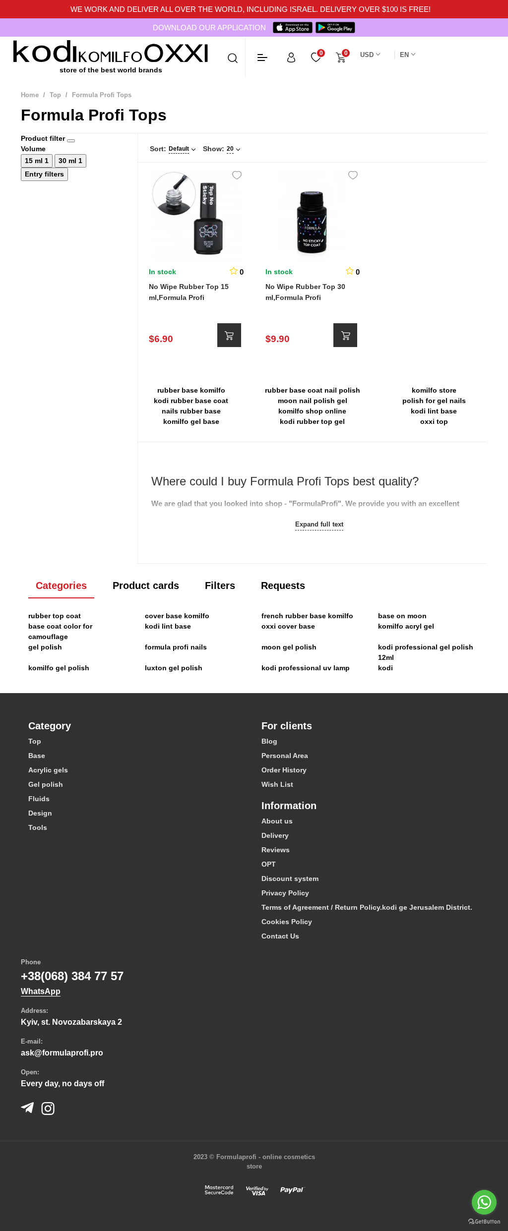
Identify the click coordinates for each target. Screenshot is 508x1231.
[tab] (137, 726)
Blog (269, 741)
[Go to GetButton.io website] (484, 1221)
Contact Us (280, 936)
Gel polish (45, 784)
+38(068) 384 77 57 (72, 976)
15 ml (35, 161)
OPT (268, 864)
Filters (220, 585)
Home (30, 95)
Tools (37, 827)
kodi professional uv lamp (305, 668)
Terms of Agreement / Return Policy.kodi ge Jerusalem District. (366, 907)
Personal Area (284, 756)
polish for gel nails (434, 401)
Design (40, 813)
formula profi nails (176, 647)
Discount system (289, 878)
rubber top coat (54, 616)
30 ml (68, 161)
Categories (61, 585)
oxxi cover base (288, 626)
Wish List (277, 784)
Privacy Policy (285, 893)
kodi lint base (434, 411)
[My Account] (291, 57)
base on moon (402, 616)
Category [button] (49, 726)
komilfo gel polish (58, 668)
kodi (385, 668)
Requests (283, 585)
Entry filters (44, 174)
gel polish (45, 647)
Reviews (275, 850)
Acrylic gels (48, 770)
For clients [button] (286, 726)
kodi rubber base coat (191, 401)
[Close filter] (71, 140)
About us (277, 821)
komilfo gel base (191, 421)
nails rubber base (191, 411)
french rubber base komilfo (307, 616)
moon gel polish (289, 647)
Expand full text (319, 524)
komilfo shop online (312, 411)
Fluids (39, 799)
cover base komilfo (177, 616)
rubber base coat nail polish (312, 390)
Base (36, 756)
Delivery (275, 835)
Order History (284, 770)
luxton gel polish (173, 668)
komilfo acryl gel (406, 626)
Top (55, 95)
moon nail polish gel (312, 401)
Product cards (146, 585)
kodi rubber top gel (312, 421)
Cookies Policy (286, 922)
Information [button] (289, 806)
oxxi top (434, 421)
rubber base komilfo (191, 390)
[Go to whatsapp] (484, 1202)
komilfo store (434, 390)
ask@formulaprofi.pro (62, 1053)
